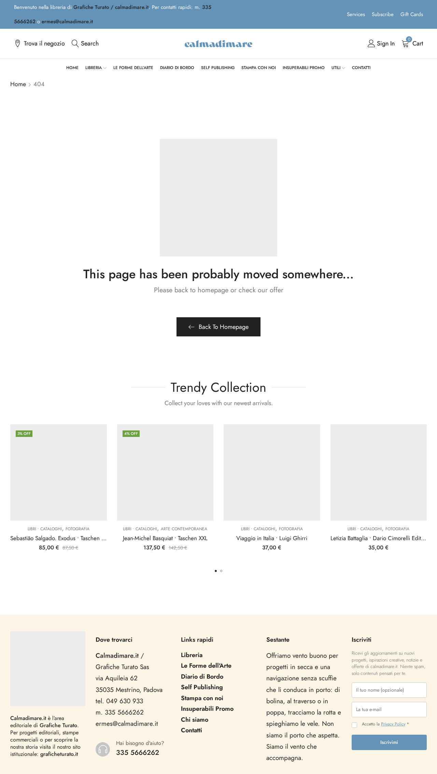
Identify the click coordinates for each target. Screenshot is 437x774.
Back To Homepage (224, 326)
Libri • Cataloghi (45, 529)
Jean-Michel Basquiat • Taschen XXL (165, 538)
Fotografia (77, 529)
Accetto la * (385, 724)
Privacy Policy (393, 724)
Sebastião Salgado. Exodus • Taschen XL (58, 538)
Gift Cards (411, 14)
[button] (216, 571)
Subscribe (383, 14)
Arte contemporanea (184, 529)
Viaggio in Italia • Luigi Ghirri (271, 538)
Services (356, 14)
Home (18, 84)
